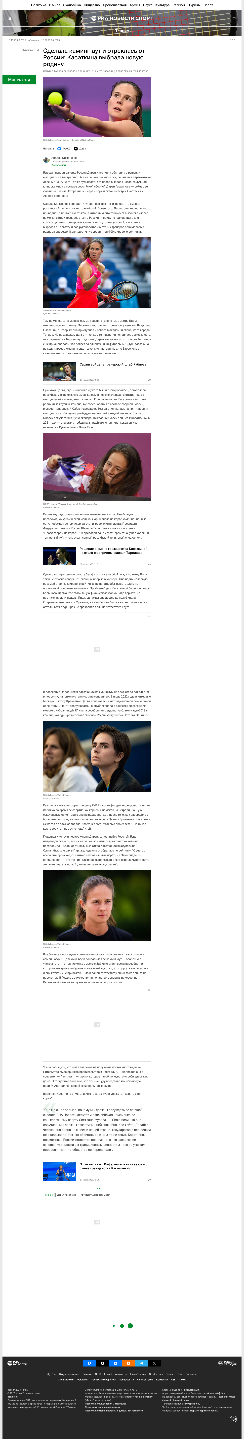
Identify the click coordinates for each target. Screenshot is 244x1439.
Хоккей (108, 1374)
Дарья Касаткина (66, 1194)
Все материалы (58, 165)
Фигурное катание (69, 1374)
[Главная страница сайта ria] (110, 18)
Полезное (191, 1374)
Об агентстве (145, 1379)
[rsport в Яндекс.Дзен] (102, 1363)
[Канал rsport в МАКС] (89, 1363)
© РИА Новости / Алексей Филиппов (60, 504)
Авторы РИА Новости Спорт (95, 1194)
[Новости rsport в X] (154, 1363)
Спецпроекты (66, 1379)
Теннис (49, 1194)
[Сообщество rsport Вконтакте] (115, 1363)
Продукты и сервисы (103, 1379)
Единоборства (138, 1374)
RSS (173, 1379)
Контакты (162, 1379)
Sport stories (156, 1374)
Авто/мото (121, 1374)
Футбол (51, 1374)
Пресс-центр (126, 1379)
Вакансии (12, 1396)
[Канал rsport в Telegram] (141, 1363)
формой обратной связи (175, 1400)
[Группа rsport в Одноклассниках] (128, 1363)
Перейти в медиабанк (88, 504)
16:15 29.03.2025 (16, 40)
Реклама (82, 1379)
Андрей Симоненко (64, 157)
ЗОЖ (98, 1374)
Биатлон (87, 1374)
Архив (182, 1379)
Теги (179, 1374)
